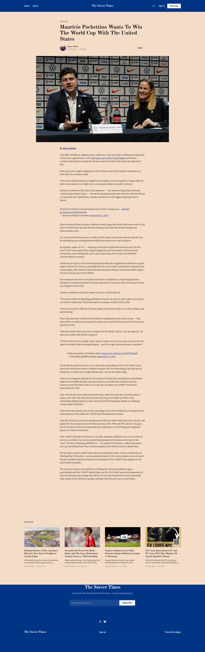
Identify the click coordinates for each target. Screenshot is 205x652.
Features (64, 21)
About (35, 6)
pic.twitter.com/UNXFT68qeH (124, 353)
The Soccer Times (102, 5)
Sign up (102, 632)
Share (140, 48)
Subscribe (174, 6)
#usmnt (125, 209)
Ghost (178, 632)
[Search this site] (154, 6)
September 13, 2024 (99, 215)
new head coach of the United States (108, 158)
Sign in (162, 6)
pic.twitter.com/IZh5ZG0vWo (73, 212)
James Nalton (72, 47)
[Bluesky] (105, 621)
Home (26, 6)
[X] (100, 621)
